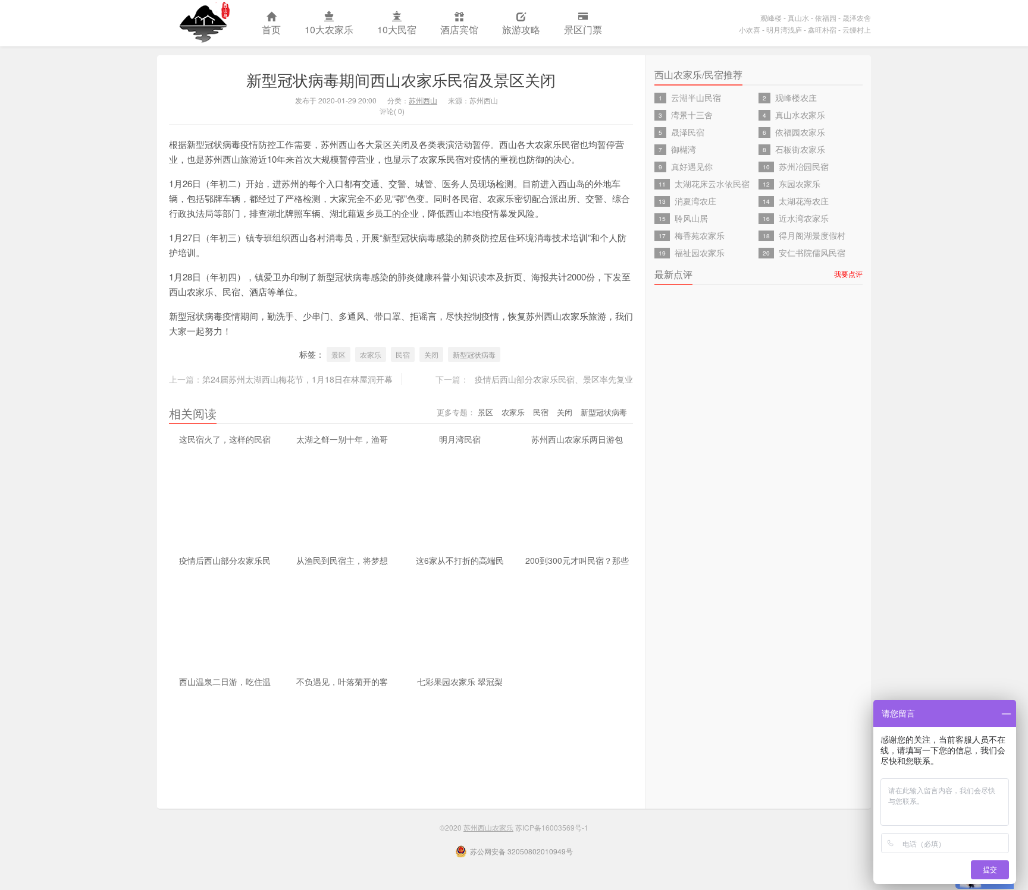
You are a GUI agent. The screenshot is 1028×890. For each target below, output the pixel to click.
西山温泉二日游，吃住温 (225, 681)
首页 (271, 29)
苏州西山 (423, 100)
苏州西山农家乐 (203, 23)
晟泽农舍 (856, 17)
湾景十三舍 (692, 115)
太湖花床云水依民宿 (712, 184)
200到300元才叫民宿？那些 (577, 560)
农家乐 (370, 354)
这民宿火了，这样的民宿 (225, 439)
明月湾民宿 (460, 439)
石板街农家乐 (800, 149)
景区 (338, 354)
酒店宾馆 (459, 29)
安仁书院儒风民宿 (812, 252)
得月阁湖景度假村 (812, 235)
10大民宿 (396, 29)
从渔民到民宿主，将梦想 (342, 560)
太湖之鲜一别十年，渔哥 (342, 439)
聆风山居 (691, 218)
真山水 (798, 17)
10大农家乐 (329, 29)
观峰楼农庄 (796, 97)
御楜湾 (683, 149)
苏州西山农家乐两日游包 (577, 439)
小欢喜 (749, 29)
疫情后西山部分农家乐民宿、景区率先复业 (554, 379)
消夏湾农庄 (695, 201)
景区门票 (583, 29)
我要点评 (848, 274)
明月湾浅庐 (784, 29)
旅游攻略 (521, 29)
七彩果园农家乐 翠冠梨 (460, 681)
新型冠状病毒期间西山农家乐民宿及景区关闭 (401, 79)
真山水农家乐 (800, 115)
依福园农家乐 (800, 132)
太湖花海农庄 (804, 201)
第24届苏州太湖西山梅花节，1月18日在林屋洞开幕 (297, 379)
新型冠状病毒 (474, 354)
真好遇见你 (692, 166)
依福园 (825, 17)
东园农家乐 (799, 184)
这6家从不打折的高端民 (460, 560)
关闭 (431, 354)
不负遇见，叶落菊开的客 (342, 681)
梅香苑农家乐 (700, 235)
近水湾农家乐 (804, 218)
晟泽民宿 (687, 132)
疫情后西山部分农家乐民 (225, 560)
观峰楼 (771, 17)
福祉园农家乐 (700, 252)
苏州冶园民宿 (804, 166)
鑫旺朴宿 (822, 29)
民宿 (403, 354)
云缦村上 (856, 29)
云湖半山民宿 (696, 97)
